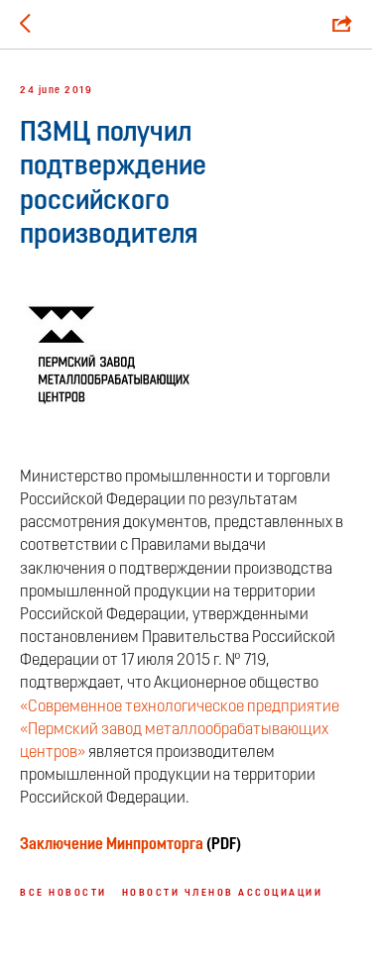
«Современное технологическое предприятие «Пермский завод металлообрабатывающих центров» (179, 730)
